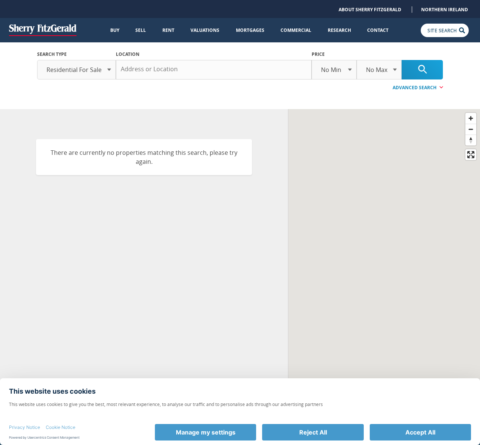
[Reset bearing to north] (470, 140)
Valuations (204, 30)
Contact (377, 30)
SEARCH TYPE (52, 54)
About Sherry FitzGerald (370, 9)
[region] (384, 259)
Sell (140, 30)
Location (128, 54)
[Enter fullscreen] (470, 154)
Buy (114, 30)
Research (339, 30)
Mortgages (250, 30)
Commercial (295, 30)
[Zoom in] (470, 118)
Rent (168, 30)
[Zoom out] (470, 129)
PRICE (318, 54)
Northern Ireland (444, 9)
